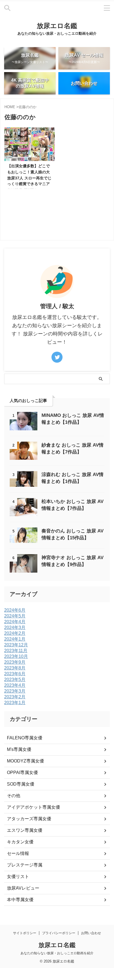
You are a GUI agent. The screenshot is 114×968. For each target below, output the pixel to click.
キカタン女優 (20, 842)
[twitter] (57, 357)
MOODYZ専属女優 (25, 761)
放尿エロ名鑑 (57, 25)
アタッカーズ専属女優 (29, 818)
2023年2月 (14, 696)
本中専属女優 (20, 899)
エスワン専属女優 (24, 830)
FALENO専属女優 (24, 737)
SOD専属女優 (20, 784)
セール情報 (18, 853)
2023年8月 (14, 668)
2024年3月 (14, 627)
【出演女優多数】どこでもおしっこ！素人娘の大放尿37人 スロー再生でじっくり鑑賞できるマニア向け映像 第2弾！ (29, 178)
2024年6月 (14, 610)
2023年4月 (14, 685)
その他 (13, 795)
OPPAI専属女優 (22, 772)
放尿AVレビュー (23, 888)
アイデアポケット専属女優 (33, 807)
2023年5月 (14, 679)
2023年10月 (16, 656)
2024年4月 (14, 621)
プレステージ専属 (24, 865)
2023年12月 (16, 644)
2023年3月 (14, 691)
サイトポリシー (24, 933)
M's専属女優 (19, 749)
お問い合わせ (91, 933)
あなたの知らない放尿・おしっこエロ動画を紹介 (57, 953)
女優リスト (18, 876)
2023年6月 (14, 673)
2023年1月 (14, 702)
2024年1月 (14, 639)
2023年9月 (14, 662)
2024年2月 (14, 633)
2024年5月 (14, 616)
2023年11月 (15, 650)
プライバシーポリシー (58, 933)
